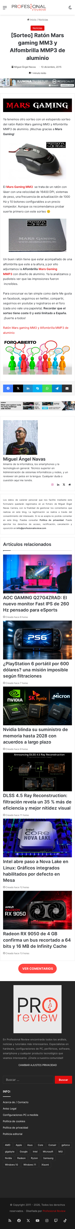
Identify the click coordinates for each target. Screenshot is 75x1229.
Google (24, 1151)
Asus (29, 1145)
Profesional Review (54, 1210)
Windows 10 (11, 1164)
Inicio (32, 19)
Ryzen (34, 1158)
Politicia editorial (12, 1133)
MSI (60, 1151)
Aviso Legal (9, 1108)
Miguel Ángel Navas (25, 66)
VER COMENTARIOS (37, 968)
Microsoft (48, 1151)
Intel (35, 1151)
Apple (19, 1145)
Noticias (43, 19)
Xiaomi (45, 1164)
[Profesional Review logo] (29, 7)
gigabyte (9, 1151)
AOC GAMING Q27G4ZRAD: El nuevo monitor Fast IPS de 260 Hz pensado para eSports (36, 604)
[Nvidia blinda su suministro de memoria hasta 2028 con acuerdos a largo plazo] (37, 724)
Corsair (52, 1145)
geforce (66, 1145)
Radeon (21, 1158)
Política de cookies (14, 1121)
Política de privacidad (15, 1127)
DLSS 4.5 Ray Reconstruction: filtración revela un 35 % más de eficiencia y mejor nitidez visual (37, 802)
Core (40, 1145)
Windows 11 (29, 1164)
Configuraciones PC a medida (20, 1114)
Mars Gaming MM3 (19, 187)
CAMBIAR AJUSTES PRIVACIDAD (37, 1065)
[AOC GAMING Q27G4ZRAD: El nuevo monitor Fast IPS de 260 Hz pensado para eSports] (37, 592)
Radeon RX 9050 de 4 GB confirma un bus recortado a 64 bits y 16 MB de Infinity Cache (37, 940)
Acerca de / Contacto (15, 1102)
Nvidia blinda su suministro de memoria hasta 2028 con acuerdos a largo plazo (35, 736)
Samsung (48, 1158)
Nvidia (8, 1158)
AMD (7, 1145)
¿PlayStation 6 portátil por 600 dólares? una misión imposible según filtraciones (36, 670)
